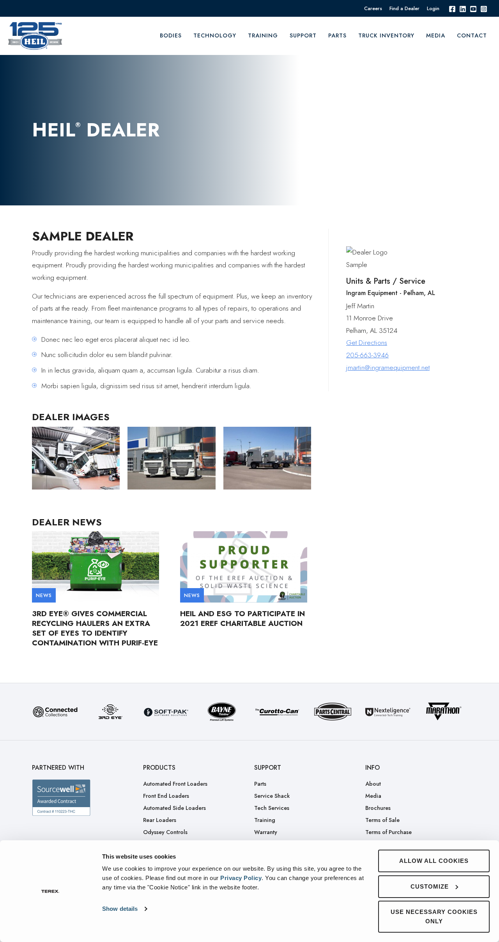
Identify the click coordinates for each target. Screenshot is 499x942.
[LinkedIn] (462, 8)
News (44, 595)
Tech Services (271, 808)
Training (264, 820)
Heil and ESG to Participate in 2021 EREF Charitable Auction (242, 618)
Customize (430, 886)
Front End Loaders (166, 796)
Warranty (265, 832)
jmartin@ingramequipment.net (388, 367)
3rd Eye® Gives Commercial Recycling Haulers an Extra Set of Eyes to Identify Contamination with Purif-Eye (95, 628)
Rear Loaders (159, 820)
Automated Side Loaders (174, 808)
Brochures (378, 808)
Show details (120, 908)
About (373, 784)
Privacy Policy (241, 878)
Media (435, 35)
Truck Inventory (386, 35)
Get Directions (366, 343)
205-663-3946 (367, 355)
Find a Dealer (404, 8)
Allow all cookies (434, 860)
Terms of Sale (382, 820)
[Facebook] (452, 8)
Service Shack (272, 796)
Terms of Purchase (388, 832)
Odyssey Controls (165, 832)
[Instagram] (483, 8)
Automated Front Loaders (175, 784)
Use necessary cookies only (434, 916)
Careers (373, 8)
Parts (337, 35)
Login (433, 8)
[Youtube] (473, 8)
